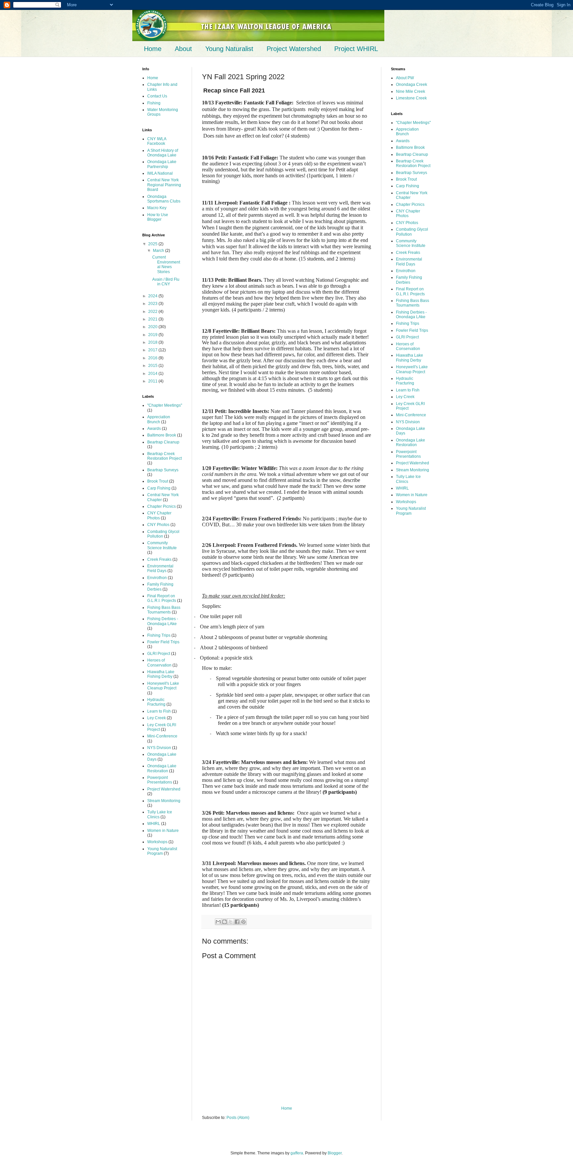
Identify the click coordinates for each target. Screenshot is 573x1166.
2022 (153, 311)
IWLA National (160, 173)
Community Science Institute (162, 545)
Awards (154, 428)
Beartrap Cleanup (163, 442)
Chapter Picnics (161, 506)
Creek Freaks (159, 559)
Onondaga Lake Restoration (161, 768)
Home (152, 48)
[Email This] (218, 921)
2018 (153, 342)
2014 (153, 373)
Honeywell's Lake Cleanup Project (163, 685)
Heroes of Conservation (159, 662)
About (183, 48)
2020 (153, 326)
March (159, 250)
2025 (153, 244)
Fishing (153, 103)
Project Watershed (294, 48)
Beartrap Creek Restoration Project (164, 456)
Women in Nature (163, 830)
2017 (153, 350)
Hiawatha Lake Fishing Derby (160, 674)
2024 (153, 296)
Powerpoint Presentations (159, 780)
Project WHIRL (356, 48)
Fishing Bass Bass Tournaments (163, 609)
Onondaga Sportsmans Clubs (163, 199)
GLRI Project (158, 653)
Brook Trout (157, 481)
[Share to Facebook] (237, 921)
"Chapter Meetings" (164, 405)
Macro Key (156, 207)
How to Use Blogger (157, 217)
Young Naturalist (229, 48)
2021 (153, 319)
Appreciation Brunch (158, 419)
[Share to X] (230, 921)
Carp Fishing (158, 488)
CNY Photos (158, 524)
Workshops (157, 842)
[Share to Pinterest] (243, 921)
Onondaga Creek (411, 84)
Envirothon (157, 577)
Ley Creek (156, 718)
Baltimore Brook (161, 435)
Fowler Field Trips (163, 642)
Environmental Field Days (160, 568)
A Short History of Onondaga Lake (162, 152)
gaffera (296, 1153)
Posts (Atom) (237, 1117)
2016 (153, 358)
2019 (153, 334)
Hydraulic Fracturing (156, 702)
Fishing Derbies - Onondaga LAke (162, 621)
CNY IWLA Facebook (156, 141)
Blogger (335, 1153)
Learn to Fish (159, 711)
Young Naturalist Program (162, 851)
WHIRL (153, 823)
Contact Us (157, 96)
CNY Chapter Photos (159, 515)
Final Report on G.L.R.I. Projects (161, 598)
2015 (153, 365)
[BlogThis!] (224, 921)
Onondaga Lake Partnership (161, 164)
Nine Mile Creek (410, 91)
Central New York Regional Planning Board (164, 185)
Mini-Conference (162, 736)
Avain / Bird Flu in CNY (165, 281)
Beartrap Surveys (162, 470)
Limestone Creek (411, 98)
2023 (153, 303)
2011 (153, 381)
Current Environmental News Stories (166, 264)
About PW (405, 78)
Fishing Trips (158, 635)
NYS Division (159, 747)
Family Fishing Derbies (160, 586)
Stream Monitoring (163, 800)
